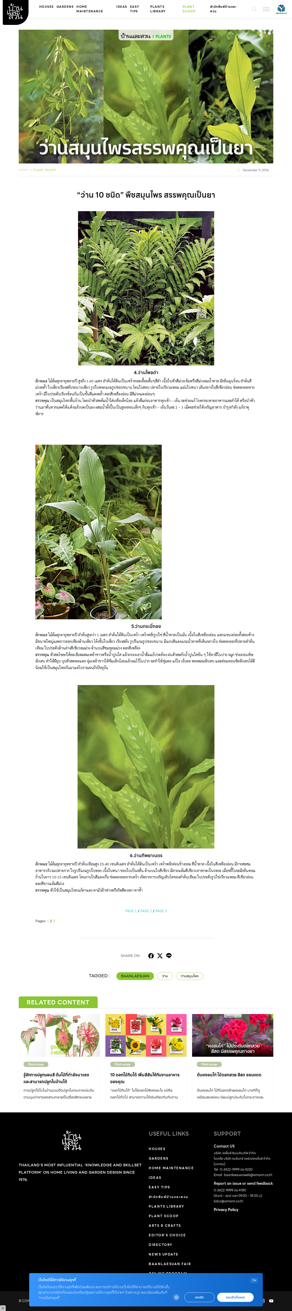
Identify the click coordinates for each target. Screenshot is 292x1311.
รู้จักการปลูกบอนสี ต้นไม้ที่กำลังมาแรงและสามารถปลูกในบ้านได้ (56, 1078)
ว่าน (165, 976)
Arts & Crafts (165, 1225)
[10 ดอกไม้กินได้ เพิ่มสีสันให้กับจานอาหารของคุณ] (146, 1035)
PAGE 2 (146, 910)
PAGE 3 (161, 910)
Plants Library (158, 9)
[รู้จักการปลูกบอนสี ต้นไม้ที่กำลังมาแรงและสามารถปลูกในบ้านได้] (59, 1035)
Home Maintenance (89, 9)
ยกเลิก (199, 1297)
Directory (161, 1244)
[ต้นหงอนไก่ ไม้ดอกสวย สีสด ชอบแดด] (232, 1035)
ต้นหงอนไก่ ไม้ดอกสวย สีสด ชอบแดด (229, 1075)
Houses (46, 6)
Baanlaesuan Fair (170, 1263)
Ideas (121, 6)
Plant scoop (189, 9)
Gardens (65, 6)
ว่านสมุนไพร (190, 976)
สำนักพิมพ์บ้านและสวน (223, 9)
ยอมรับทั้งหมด (235, 1297)
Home (23, 170)
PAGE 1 (131, 910)
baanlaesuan (135, 976)
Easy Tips (134, 9)
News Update (164, 1254)
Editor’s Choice (167, 1235)
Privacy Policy (226, 1210)
